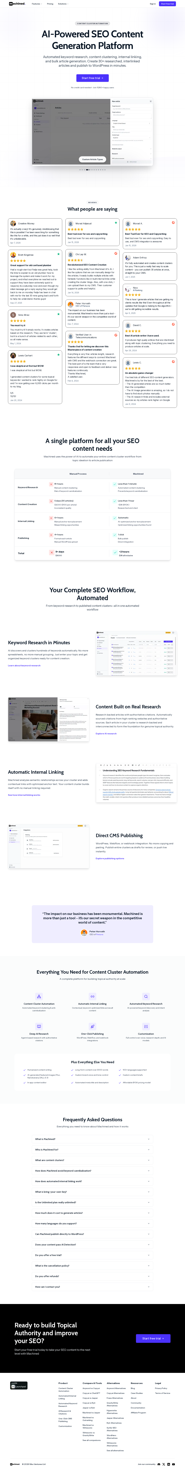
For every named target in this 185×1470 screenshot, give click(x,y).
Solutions (62, 4)
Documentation (138, 1408)
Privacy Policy (161, 1388)
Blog (133, 1388)
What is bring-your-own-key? (51, 1191)
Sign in (153, 4)
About (133, 1398)
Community (136, 1403)
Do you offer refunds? (47, 1276)
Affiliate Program (138, 1412)
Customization (65, 1426)
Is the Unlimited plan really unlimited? (55, 1202)
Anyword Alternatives (116, 1388)
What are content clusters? (49, 1160)
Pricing (50, 4)
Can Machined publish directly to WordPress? (59, 1234)
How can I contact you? (47, 1286)
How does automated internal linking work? (58, 1181)
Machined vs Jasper (91, 1412)
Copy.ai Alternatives (115, 1393)
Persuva (99, 934)
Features (36, 4)
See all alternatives (115, 1450)
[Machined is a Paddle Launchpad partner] (32, 1386)
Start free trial (167, 4)
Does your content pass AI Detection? (55, 1244)
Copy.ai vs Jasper (90, 1398)
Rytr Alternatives (114, 1423)
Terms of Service (162, 1393)
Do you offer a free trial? (48, 1255)
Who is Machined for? (46, 1149)
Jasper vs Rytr (89, 1408)
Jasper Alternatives (115, 1418)
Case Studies (137, 1393)
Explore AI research (106, 733)
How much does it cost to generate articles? (59, 1212)
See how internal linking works (24, 795)
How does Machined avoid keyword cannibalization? (63, 1170)
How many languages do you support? (56, 1223)
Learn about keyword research (24, 665)
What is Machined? (45, 1139)
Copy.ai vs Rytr (89, 1403)
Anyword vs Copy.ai (91, 1388)
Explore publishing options (110, 858)
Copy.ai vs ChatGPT (91, 1393)
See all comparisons (92, 1440)
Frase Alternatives (115, 1398)
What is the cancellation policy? (52, 1265)
